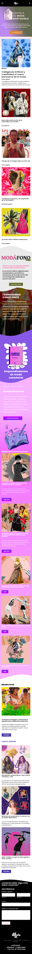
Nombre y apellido (7, 891)
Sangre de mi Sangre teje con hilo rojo (16, 161)
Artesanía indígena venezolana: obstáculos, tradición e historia (15, 720)
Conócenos (15, 945)
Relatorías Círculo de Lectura (14, 451)
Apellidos (19, 897)
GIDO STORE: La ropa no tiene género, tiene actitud (16, 858)
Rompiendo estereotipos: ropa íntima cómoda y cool (16, 776)
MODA (4, 68)
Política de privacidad (16, 949)
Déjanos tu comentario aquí (10, 908)
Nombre (4, 897)
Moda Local (8, 684)
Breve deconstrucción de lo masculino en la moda (12, 121)
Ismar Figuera (6, 79)
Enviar (6, 923)
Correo (4, 901)
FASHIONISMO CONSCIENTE (11, 296)
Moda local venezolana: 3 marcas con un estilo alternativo (16, 817)
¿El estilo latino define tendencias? (15, 239)
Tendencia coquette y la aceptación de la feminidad (15, 199)
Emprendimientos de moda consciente (16, 374)
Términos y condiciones (16, 947)
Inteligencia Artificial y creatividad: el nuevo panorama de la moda (14, 74)
